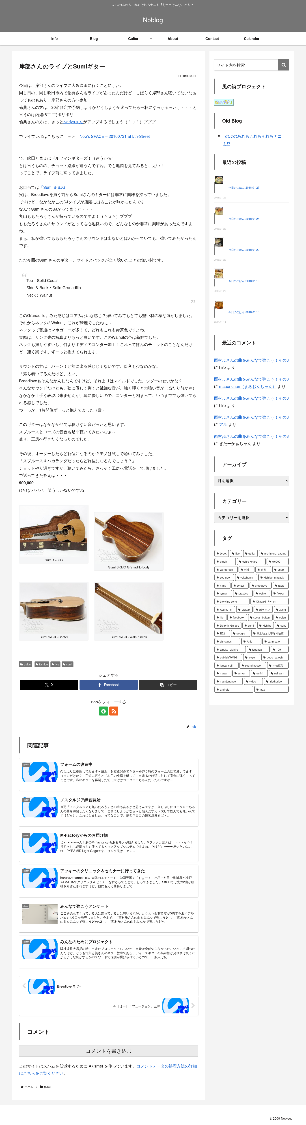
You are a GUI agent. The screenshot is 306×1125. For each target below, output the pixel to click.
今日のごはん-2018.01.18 (243, 281)
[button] (168, 685)
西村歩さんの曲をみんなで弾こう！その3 (251, 360)
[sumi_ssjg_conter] (53, 608)
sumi (69, 664)
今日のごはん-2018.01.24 (243, 218)
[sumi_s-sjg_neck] (128, 608)
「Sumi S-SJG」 (54, 187)
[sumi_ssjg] (53, 530)
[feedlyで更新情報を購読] (103, 711)
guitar (27, 664)
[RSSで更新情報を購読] (113, 711)
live (57, 664)
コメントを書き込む (109, 1051)
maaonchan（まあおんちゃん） (247, 386)
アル (223, 424)
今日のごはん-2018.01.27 (243, 187)
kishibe (43, 664)
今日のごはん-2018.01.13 (243, 312)
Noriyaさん (73, 121)
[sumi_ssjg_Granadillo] (128, 538)
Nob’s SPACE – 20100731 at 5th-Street (115, 136)
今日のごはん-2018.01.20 (243, 249)
